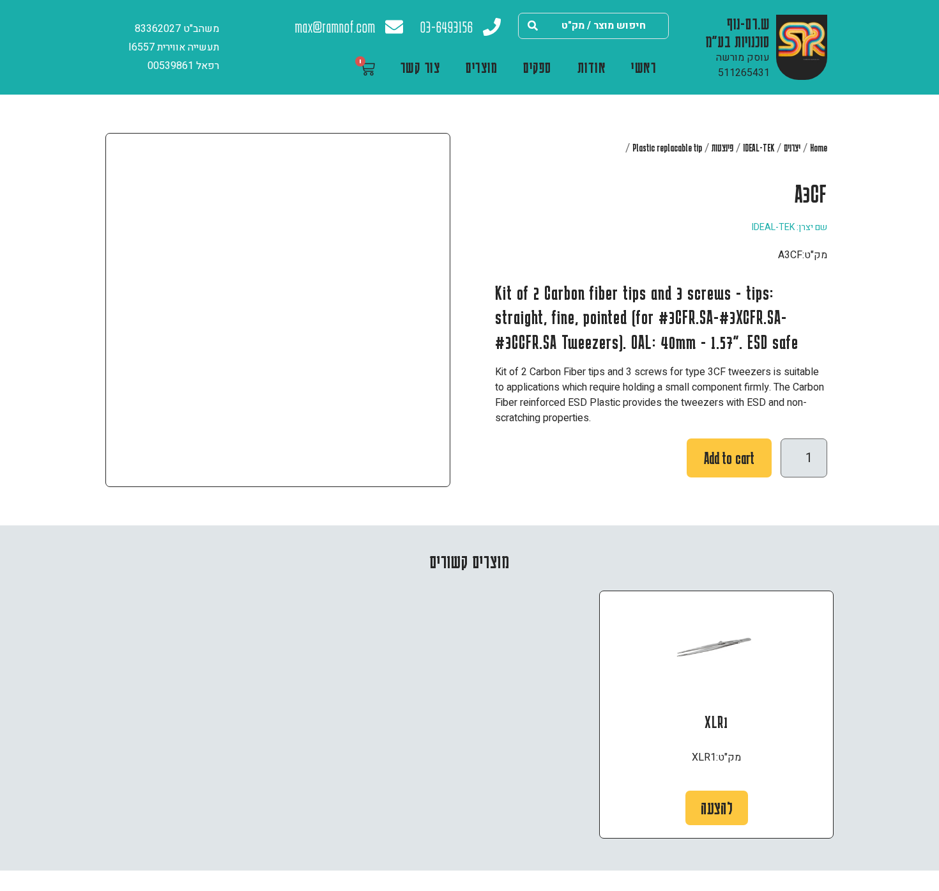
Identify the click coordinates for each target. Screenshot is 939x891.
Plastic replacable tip (667, 147)
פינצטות (722, 147)
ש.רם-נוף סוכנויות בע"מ (738, 32)
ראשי (643, 66)
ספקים (537, 66)
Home (818, 147)
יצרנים (792, 147)
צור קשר (421, 66)
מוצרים (482, 66)
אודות (591, 66)
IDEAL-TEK (758, 147)
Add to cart (729, 458)
